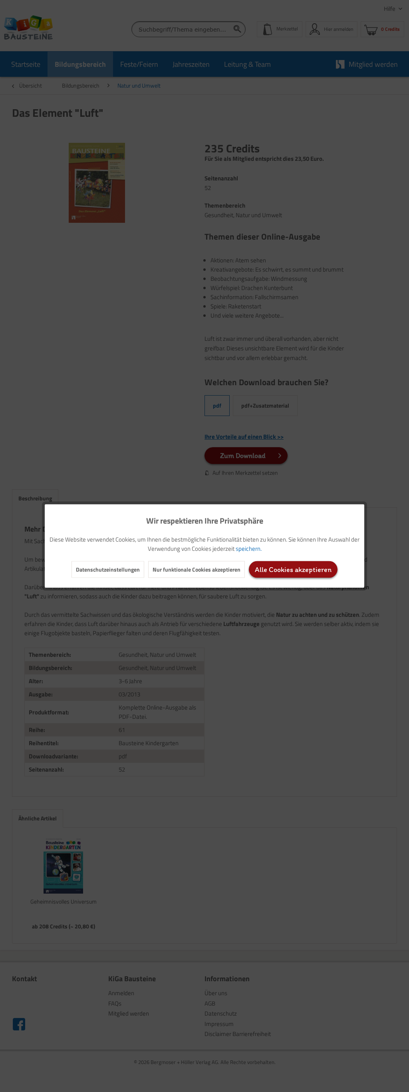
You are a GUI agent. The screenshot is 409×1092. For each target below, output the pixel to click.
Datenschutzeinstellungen (108, 569)
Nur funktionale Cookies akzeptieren (196, 569)
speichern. (249, 548)
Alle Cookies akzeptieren (293, 569)
